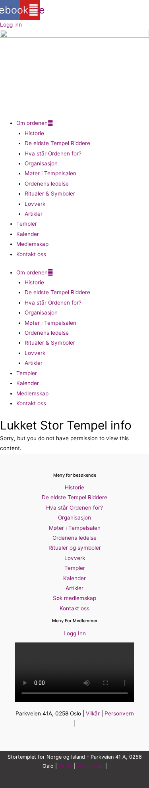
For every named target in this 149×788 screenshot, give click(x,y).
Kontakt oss (31, 254)
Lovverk (35, 204)
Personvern (119, 713)
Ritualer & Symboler (50, 193)
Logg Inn (75, 633)
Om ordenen (32, 123)
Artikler (34, 214)
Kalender (27, 234)
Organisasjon (41, 163)
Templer (26, 223)
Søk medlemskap (74, 598)
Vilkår (93, 713)
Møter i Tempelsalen (50, 173)
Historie (34, 133)
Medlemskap (32, 244)
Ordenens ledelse (47, 183)
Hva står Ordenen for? (53, 153)
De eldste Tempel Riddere (57, 143)
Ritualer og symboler (74, 548)
